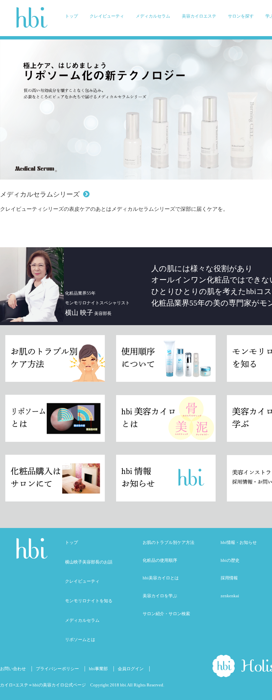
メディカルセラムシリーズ (40, 194)
